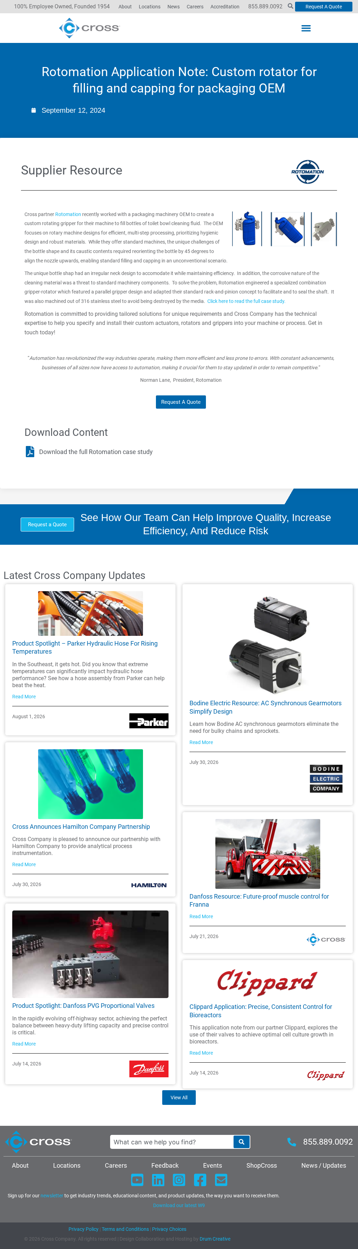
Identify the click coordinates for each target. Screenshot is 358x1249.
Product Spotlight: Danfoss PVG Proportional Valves (83, 1005)
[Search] (241, 1142)
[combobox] (171, 1142)
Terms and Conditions (125, 1229)
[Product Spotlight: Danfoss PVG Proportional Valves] (90, 954)
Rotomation (68, 214)
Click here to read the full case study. (246, 301)
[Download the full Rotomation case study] (30, 451)
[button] (306, 28)
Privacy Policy (84, 1229)
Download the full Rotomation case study (96, 451)
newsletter (52, 1195)
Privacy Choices (169, 1229)
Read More (24, 696)
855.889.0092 (265, 6)
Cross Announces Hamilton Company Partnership (81, 826)
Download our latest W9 (179, 1205)
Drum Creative (215, 1239)
